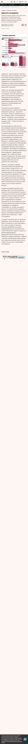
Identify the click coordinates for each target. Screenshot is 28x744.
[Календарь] (11, 1)
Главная (3, 10)
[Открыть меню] (26, 2)
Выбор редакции (5, 7)
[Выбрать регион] (17, 1)
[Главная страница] (1, 1)
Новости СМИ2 (5, 252)
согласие (5, 739)
